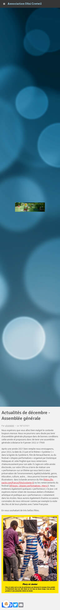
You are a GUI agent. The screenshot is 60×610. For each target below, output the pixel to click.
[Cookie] (6, 603)
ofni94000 (9, 426)
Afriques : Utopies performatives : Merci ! (29, 486)
